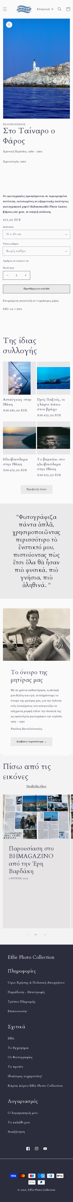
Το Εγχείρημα (18, 1048)
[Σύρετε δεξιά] (45, 934)
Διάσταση (8, 226)
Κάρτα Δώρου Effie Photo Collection (35, 1086)
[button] (5, 9)
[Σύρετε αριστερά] (28, 934)
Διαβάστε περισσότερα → (32, 741)
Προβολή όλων (36, 489)
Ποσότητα (8, 267)
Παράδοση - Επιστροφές (26, 992)
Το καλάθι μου (19, 1122)
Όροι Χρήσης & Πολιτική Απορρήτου (36, 983)
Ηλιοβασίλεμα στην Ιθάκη (15, 462)
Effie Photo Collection (41, 1190)
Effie (11, 1038)
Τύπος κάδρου (10, 243)
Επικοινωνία (17, 1011)
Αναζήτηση (16, 1132)
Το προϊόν (15, 1067)
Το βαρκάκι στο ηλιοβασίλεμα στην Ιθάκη (51, 464)
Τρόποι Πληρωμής (22, 1002)
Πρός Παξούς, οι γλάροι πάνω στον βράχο (51, 404)
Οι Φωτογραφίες (20, 1057)
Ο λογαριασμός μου (23, 1113)
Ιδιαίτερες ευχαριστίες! (25, 1076)
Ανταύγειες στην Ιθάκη (17, 402)
